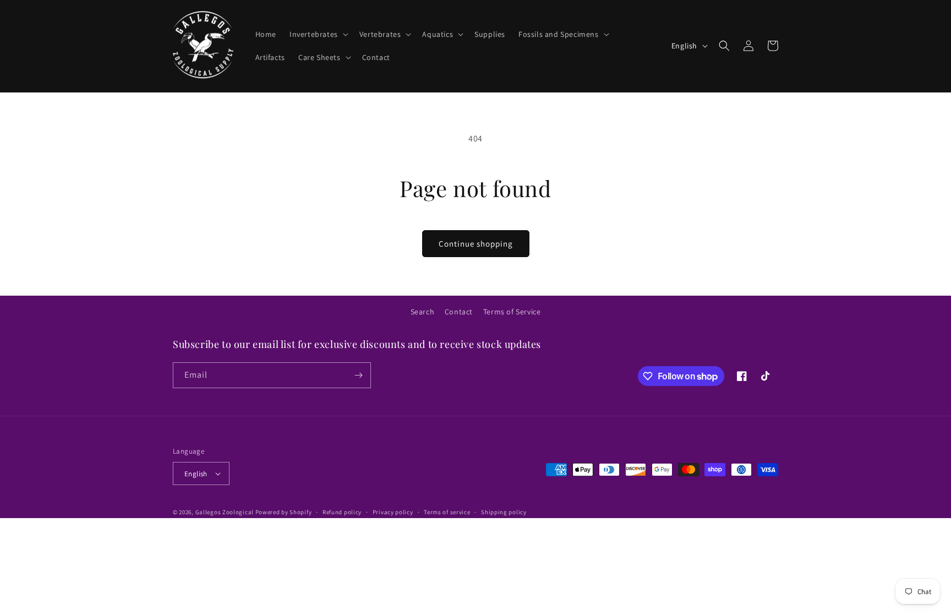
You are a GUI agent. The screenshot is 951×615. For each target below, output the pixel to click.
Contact (459, 312)
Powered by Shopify (283, 512)
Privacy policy (393, 512)
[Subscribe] (358, 375)
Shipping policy (504, 512)
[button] (318, 34)
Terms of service (447, 512)
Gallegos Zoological (224, 512)
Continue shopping (476, 243)
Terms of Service (512, 312)
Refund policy (342, 512)
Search (423, 312)
